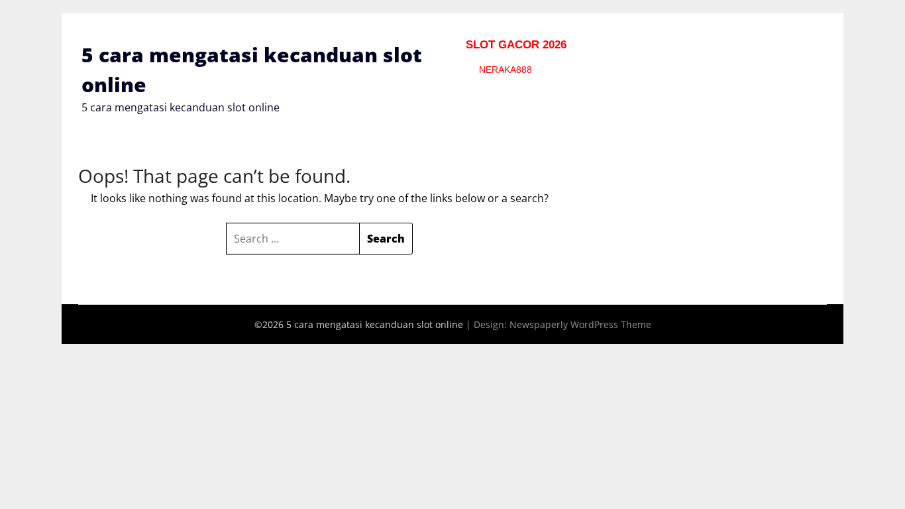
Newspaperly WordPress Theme (580, 324)
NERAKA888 (505, 69)
